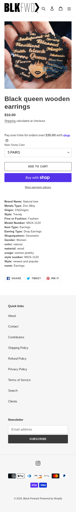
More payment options (38, 187)
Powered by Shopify (51, 498)
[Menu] (69, 8)
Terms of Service (19, 380)
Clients (12, 401)
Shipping (10, 120)
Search (13, 390)
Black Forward (31, 498)
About (12, 316)
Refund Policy (17, 358)
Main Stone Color (14, 144)
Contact (13, 326)
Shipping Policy (18, 347)
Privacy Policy (17, 369)
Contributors (16, 337)
